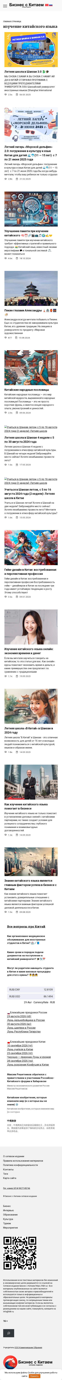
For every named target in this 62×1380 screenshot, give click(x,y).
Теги (5, 1174)
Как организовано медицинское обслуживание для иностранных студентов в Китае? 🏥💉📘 (26, 939)
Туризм (7, 1223)
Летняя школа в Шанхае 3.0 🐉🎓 (26, 71)
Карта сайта (9, 1178)
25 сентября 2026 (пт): (20, 1053)
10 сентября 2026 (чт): (20, 1045)
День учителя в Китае (20, 1049)
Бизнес (7, 1206)
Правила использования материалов (23, 1161)
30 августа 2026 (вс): (19, 1024)
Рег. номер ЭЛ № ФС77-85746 (16, 1188)
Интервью (8, 1210)
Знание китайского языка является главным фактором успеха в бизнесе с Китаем (30, 885)
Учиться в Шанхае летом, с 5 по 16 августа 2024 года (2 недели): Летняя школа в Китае (29, 494)
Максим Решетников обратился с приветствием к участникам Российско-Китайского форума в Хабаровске (30, 1078)
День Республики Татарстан (24, 1031)
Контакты (8, 1169)
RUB (52, 1002)
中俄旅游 (11, 1120)
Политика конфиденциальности (20, 1165)
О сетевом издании (13, 1156)
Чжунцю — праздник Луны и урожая (29, 1057)
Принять (34, 1376)
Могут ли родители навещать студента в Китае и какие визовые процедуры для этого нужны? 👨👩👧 (30, 972)
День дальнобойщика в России (26, 1020)
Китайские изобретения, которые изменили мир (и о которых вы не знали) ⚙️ (27, 1101)
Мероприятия (10, 1227)
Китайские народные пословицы (26, 389)
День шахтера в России (21, 1027)
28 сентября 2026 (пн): (20, 1060)
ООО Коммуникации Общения (28, 1347)
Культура (8, 1219)
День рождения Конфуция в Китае (28, 1064)
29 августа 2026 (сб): (19, 1016)
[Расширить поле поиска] (8, 1333)
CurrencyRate (41, 1002)
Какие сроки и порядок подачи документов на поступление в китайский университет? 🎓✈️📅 (26, 955)
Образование (10, 1214)
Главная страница (12, 22)
